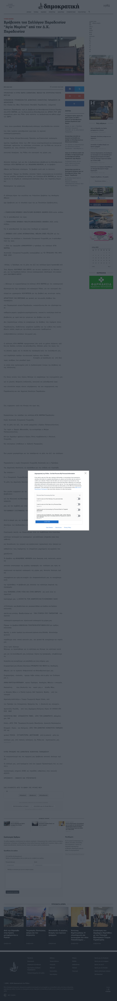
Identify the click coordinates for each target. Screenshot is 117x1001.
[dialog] (58, 501)
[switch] (78, 499)
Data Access (58, 527)
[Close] (86, 473)
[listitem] (58, 495)
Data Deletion (49, 527)
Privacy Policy (67, 527)
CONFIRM (47, 521)
